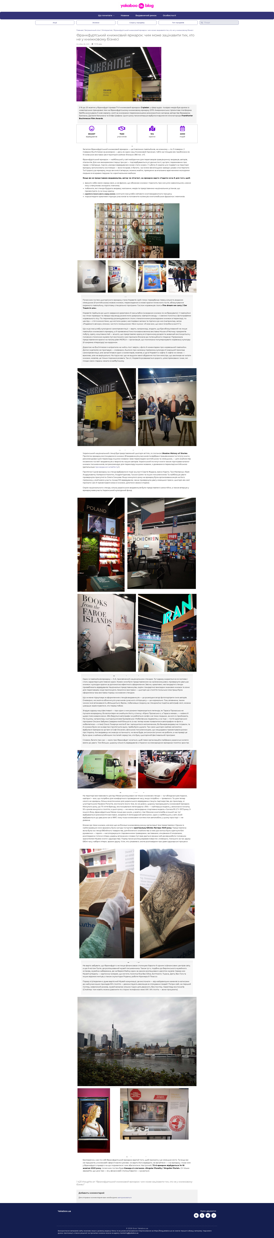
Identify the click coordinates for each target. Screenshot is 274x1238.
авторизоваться (124, 1197)
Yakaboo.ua (64, 1211)
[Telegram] (208, 1215)
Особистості (169, 15)
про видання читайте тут (107, 467)
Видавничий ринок (146, 15)
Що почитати (105, 15)
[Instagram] (202, 1215)
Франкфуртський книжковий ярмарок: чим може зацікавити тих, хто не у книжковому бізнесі (153, 30)
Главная (79, 30)
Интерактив (107, 30)
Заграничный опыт (93, 30)
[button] (54, 22)
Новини (125, 15)
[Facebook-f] (196, 1215)
